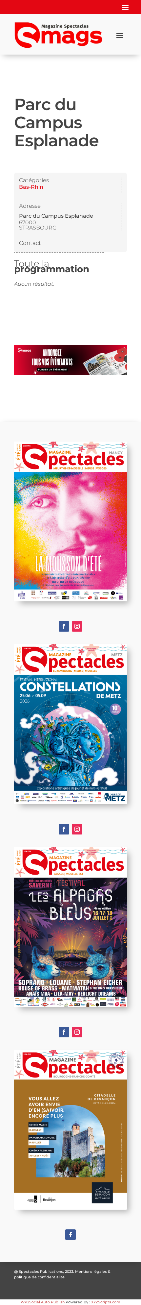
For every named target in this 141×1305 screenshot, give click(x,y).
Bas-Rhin (31, 187)
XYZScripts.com (105, 1302)
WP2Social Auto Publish (43, 1302)
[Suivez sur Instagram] (77, 626)
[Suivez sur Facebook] (64, 626)
